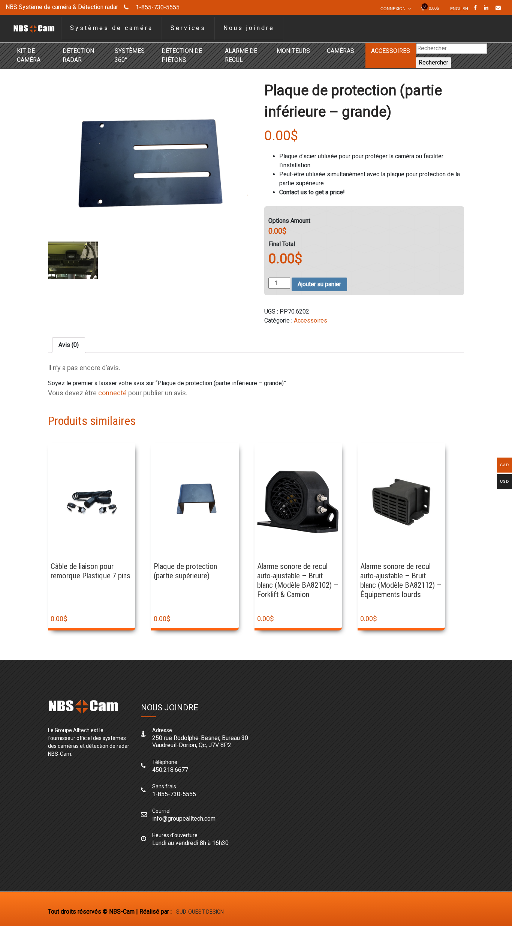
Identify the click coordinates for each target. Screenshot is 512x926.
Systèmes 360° (130, 55)
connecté (112, 393)
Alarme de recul (241, 55)
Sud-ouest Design (200, 912)
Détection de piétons (182, 55)
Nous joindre (248, 28)
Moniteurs (293, 50)
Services (188, 28)
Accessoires (390, 50)
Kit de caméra (28, 55)
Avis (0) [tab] (68, 344)
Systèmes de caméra (111, 28)
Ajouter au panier (319, 284)
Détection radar (78, 55)
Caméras (340, 50)
